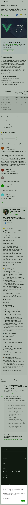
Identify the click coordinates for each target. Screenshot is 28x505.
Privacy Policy (7, 498)
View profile (13, 212)
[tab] (6, 144)
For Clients (4, 449)
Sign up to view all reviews (7, 202)
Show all (8, 430)
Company (4, 463)
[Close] (25, 486)
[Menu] (2, 1)
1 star (3, 139)
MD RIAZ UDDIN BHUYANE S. (8, 14)
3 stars (2, 137)
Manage (23, 501)
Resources (4, 458)
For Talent (4, 453)
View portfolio (13, 214)
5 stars (2, 134)
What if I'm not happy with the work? (13, 439)
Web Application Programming (12, 44)
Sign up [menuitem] (24, 1)
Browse (18, 1)
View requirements (8, 393)
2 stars (2, 138)
